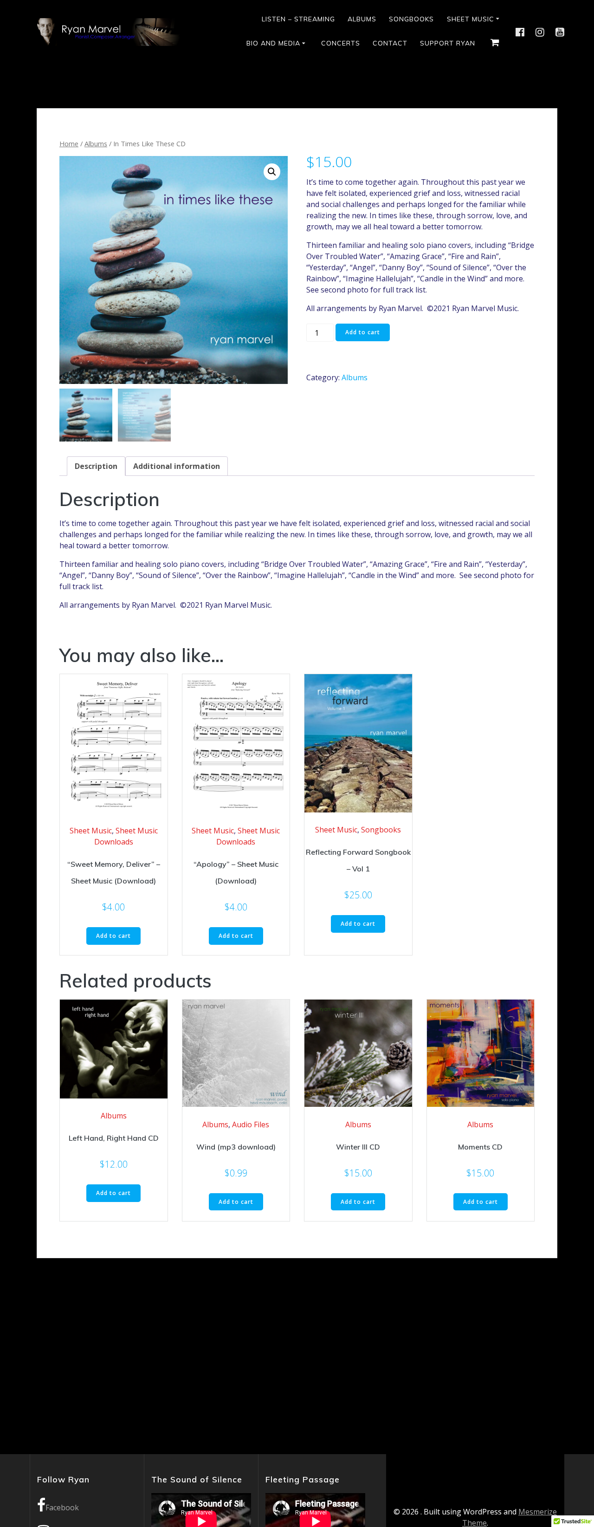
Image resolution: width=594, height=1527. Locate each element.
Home (68, 143)
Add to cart (362, 332)
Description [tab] (96, 466)
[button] (272, 171)
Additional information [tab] (176, 466)
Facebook (62, 1507)
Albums (362, 19)
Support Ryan (447, 43)
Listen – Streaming (298, 19)
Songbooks (411, 19)
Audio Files (250, 1124)
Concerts (340, 43)
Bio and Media (273, 43)
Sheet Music (470, 19)
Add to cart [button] (113, 936)
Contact (390, 43)
